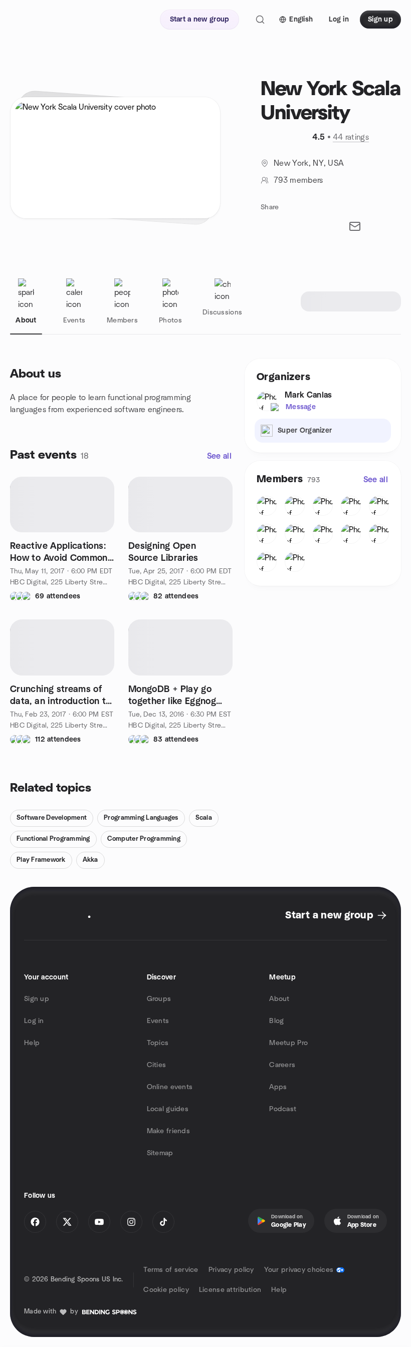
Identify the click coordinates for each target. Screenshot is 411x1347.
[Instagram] (131, 1222)
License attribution (230, 1289)
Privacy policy (231, 1269)
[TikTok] (163, 1222)
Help (32, 1043)
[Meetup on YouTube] (99, 1222)
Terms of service (170, 1269)
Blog (276, 1021)
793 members (298, 180)
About (279, 998)
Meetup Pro (288, 1043)
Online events (170, 1087)
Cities (156, 1065)
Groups (159, 998)
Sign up (36, 998)
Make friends (168, 1131)
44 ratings (351, 137)
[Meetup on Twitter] (67, 1222)
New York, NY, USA (309, 163)
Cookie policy (166, 1289)
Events (158, 1021)
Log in (34, 1021)
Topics (158, 1043)
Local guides (167, 1109)
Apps (278, 1087)
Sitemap (160, 1153)
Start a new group (329, 915)
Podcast (282, 1109)
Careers (282, 1065)
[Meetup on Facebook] (35, 1222)
